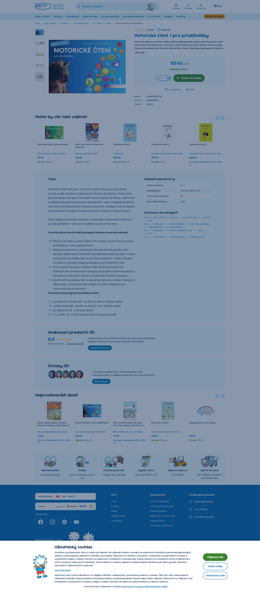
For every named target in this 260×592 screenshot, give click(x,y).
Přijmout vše (215, 557)
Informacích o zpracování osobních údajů (144, 586)
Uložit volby (215, 566)
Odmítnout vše (215, 575)
